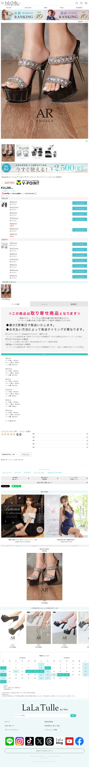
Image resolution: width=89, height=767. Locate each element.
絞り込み (26, 454)
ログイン (7, 722)
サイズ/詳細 (15, 304)
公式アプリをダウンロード (44, 751)
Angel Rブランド (9, 546)
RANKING (79, 8)
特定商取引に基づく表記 (52, 726)
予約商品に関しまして (15, 478)
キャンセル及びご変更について (74, 478)
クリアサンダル (39, 472)
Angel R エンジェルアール (22, 546)
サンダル (18, 472)
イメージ (44, 304)
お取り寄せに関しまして (44, 482)
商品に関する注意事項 (44, 478)
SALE (61, 8)
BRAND (8, 8)
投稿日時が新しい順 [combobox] (8, 454)
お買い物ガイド (9, 726)
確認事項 (73, 304)
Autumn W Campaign (55, 472)
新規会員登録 (48, 722)
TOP (2, 546)
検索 (73, 715)
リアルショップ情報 (50, 730)
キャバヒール (7, 472)
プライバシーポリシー (12, 730)
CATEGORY (27, 8)
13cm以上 (28, 472)
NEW (45, 8)
